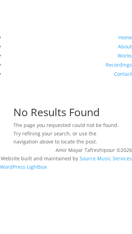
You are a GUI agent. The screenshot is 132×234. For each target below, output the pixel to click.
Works (125, 55)
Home (125, 37)
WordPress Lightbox (23, 166)
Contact (123, 74)
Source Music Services (106, 158)
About (125, 46)
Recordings (119, 64)
